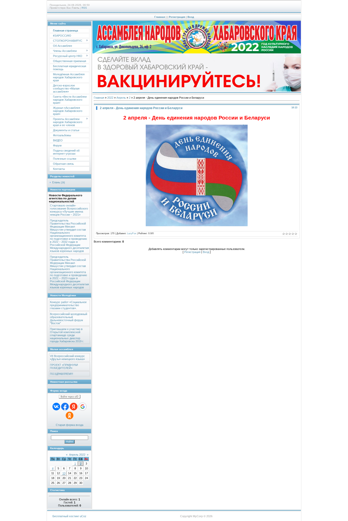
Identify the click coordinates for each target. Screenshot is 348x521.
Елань (56, 182)
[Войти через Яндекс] (73, 406)
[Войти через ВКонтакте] (56, 406)
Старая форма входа (69, 424)
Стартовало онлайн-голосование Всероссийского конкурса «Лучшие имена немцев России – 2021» (69, 210)
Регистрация (177, 17)
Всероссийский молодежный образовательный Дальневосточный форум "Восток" (68, 318)
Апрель (121, 97)
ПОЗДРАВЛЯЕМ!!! (61, 373)
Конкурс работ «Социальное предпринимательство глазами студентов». (68, 305)
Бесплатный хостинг (65, 516)
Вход (191, 17)
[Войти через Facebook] (65, 406)
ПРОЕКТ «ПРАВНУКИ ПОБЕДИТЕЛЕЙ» (64, 366)
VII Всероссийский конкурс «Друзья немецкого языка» (67, 357)
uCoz (83, 516)
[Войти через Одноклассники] (69, 415)
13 (63, 473)
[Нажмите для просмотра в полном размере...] (197, 225)
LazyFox (131, 233)
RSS (84, 7)
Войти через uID (69, 396)
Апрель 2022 (77, 454)
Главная (159, 17)
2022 (110, 97)
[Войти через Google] (82, 407)
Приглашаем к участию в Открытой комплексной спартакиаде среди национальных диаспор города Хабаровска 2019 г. (67, 335)
